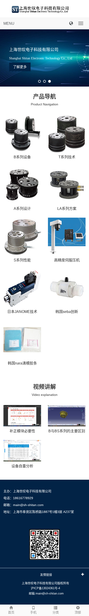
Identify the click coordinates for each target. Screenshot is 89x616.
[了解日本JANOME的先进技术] (22, 288)
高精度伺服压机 (67, 260)
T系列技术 (66, 157)
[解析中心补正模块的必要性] (22, 415)
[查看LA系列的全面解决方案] (67, 185)
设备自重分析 (22, 466)
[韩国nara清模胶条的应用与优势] (22, 340)
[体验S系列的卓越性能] (22, 236)
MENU (8, 23)
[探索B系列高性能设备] (22, 133)
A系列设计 (22, 209)
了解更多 (20, 67)
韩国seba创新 (66, 312)
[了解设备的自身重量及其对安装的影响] (22, 450)
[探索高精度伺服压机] (67, 236)
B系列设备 (22, 157)
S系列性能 (22, 260)
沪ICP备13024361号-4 (45, 588)
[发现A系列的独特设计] (22, 185)
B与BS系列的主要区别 (66, 431)
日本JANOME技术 (22, 312)
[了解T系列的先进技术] (67, 133)
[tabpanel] (44, 58)
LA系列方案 (66, 209)
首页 (11, 612)
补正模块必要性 (22, 431)
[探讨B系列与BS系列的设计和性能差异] (67, 415)
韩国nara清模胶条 (22, 363)
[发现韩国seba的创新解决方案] (67, 288)
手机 (33, 612)
